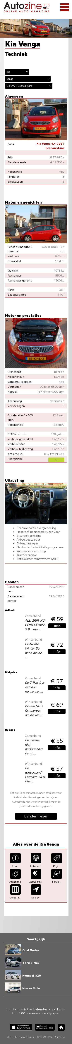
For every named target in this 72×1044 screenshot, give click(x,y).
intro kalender (36, 1009)
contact (13, 1009)
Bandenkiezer (36, 816)
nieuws (34, 1013)
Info (57, 625)
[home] (60, 1030)
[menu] (64, 7)
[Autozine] (36, 6)
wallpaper (52, 1013)
